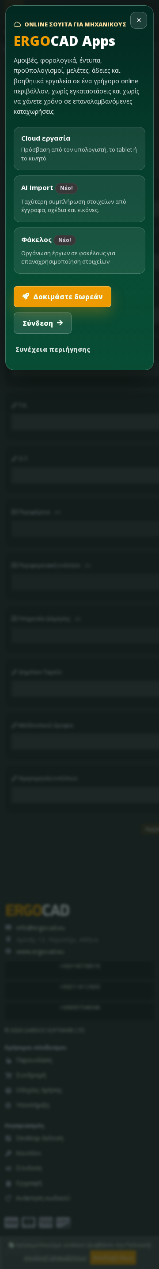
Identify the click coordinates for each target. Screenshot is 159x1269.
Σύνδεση (38, 323)
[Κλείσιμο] (138, 20)
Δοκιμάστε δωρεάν (67, 296)
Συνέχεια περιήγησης (52, 349)
